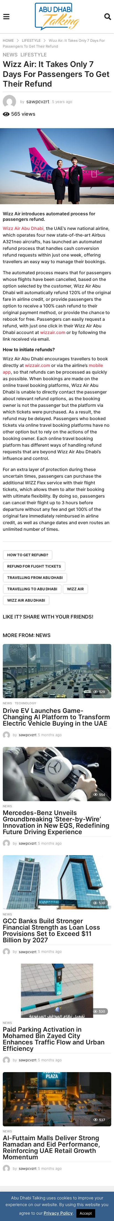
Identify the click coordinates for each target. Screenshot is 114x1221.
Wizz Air (11, 213)
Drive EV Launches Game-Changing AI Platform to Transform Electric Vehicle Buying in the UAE (56, 717)
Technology (25, 703)
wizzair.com (52, 332)
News (10, 55)
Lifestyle (33, 55)
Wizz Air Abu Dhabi (26, 600)
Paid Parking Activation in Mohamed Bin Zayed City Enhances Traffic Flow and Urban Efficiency (54, 1039)
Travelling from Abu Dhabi (35, 577)
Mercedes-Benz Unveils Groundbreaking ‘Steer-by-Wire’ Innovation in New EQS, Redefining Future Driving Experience (56, 822)
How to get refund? (27, 555)
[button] (6, 16)
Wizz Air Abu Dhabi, (24, 228)
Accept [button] (86, 1213)
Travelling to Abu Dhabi (32, 589)
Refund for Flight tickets (34, 566)
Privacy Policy (58, 1213)
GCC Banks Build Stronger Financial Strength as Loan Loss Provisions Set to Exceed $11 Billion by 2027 (51, 930)
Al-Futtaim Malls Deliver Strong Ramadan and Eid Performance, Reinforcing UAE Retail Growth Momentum (51, 1147)
